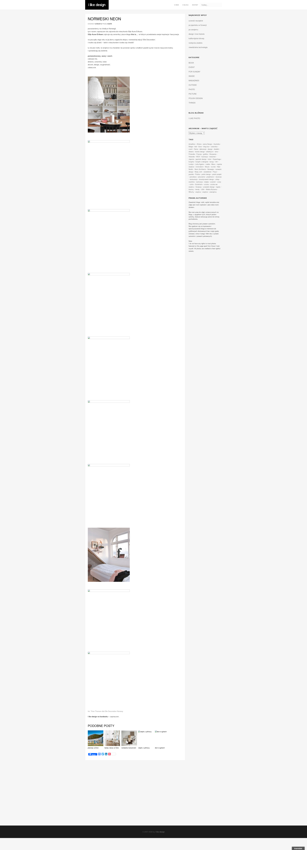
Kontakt (195, 5)
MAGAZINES (194, 80)
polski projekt (216, 174)
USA (202, 189)
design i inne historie (196, 34)
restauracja (193, 179)
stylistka (192, 182)
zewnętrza (212, 192)
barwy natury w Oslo (112, 748)
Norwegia (210, 169)
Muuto (207, 167)
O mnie (176, 5)
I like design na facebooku (98, 716)
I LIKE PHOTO (194, 118)
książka (191, 161)
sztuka (206, 184)
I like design (160, 831)
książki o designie (202, 161)
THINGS (192, 102)
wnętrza (198, 192)
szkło (192, 184)
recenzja (218, 177)
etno (216, 151)
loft (216, 161)
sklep (217, 179)
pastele (191, 174)
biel (196, 146)
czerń (190, 149)
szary (219, 182)
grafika (205, 154)
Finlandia (192, 154)
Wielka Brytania (211, 189)
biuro (200, 146)
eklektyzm (209, 151)
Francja (199, 154)
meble (208, 164)
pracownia (201, 177)
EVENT (192, 67)
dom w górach (160, 748)
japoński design (201, 159)
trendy (197, 189)
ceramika (214, 146)
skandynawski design (206, 179)
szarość (213, 182)
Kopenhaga (217, 159)
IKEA (198, 156)
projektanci (210, 177)
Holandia (192, 156)
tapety (218, 187)
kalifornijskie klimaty (196, 38)
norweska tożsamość (128, 748)
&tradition (192, 144)
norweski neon (104, 18)
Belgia (191, 146)
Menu (213, 164)
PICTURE (193, 93)
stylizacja (199, 182)
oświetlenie (207, 172)
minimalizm (200, 167)
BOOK (191, 62)
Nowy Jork (198, 172)
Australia (217, 144)
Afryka (199, 144)
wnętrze (205, 192)
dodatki (216, 149)
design (210, 149)
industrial (212, 156)
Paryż (215, 172)
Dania (196, 149)
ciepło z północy (144, 748)
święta (206, 182)
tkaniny (191, 189)
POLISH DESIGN (196, 98)
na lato (213, 167)
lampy (212, 161)
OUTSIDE (193, 85)
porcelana (193, 177)
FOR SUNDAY (194, 71)
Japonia (191, 159)
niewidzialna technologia (198, 47)
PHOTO (192, 89)
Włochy (191, 192)
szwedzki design (209, 187)
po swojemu (193, 29)
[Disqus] (135, 795)
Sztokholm (199, 184)
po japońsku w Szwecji (198, 25)
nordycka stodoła (195, 43)
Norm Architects (200, 169)
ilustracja (204, 156)
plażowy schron (93, 748)
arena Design (207, 144)
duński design (200, 151)
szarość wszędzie (196, 20)
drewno (191, 151)
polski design (206, 174)
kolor (209, 159)
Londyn (191, 164)
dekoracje (203, 149)
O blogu (185, 5)
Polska (197, 174)
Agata (109, 24)
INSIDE (192, 76)
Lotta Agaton (199, 164)
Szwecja (198, 187)
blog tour (206, 146)
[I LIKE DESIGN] (96, 3)
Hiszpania (212, 154)
